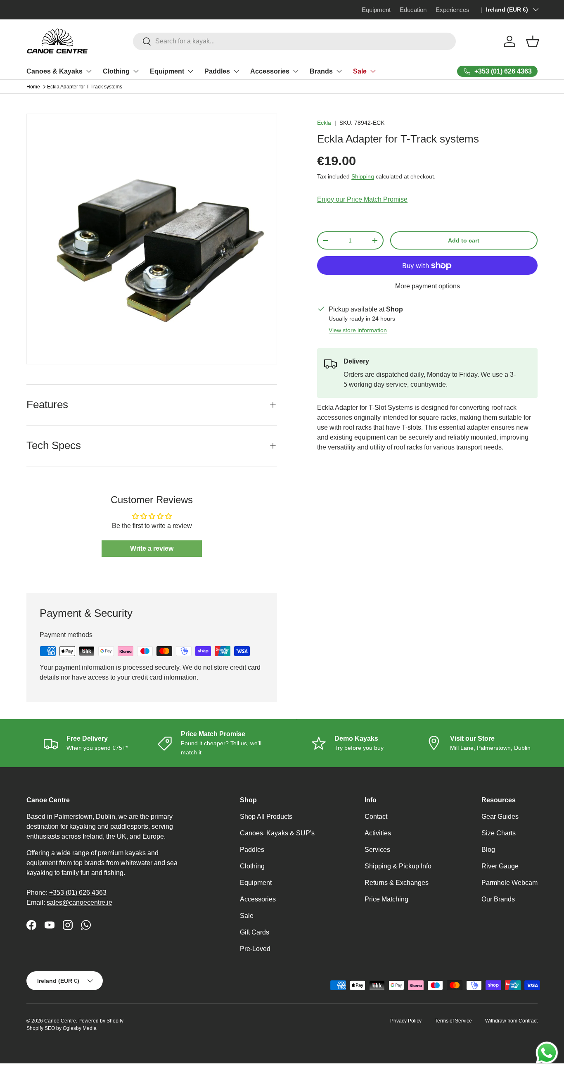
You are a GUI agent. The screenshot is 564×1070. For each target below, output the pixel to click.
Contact (376, 816)
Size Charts (498, 833)
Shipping (362, 176)
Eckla (324, 122)
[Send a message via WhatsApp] (547, 1053)
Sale (360, 71)
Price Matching (386, 899)
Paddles (217, 71)
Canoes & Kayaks (54, 71)
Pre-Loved (255, 948)
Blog (488, 849)
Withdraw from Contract (511, 1021)
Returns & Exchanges (397, 882)
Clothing (116, 71)
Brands (321, 71)
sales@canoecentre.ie (79, 902)
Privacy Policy (406, 1021)
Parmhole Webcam (509, 882)
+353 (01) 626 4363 (78, 892)
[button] (533, 41)
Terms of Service (453, 1021)
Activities (378, 833)
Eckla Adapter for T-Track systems (84, 87)
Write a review (151, 548)
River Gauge (500, 866)
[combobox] (294, 41)
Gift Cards (254, 932)
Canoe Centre (60, 1021)
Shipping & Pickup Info (398, 866)
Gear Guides (500, 816)
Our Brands (498, 899)
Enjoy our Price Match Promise (362, 199)
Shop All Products (266, 816)
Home (33, 87)
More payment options (427, 286)
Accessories (269, 71)
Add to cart (463, 240)
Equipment (167, 71)
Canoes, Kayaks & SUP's (277, 833)
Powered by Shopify (100, 1021)
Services (377, 849)
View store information (358, 330)
